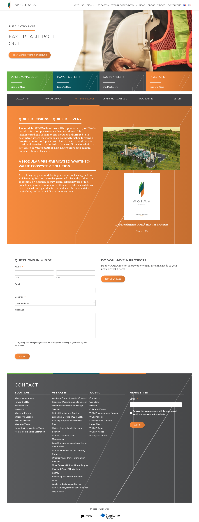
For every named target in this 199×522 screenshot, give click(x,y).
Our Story (94, 402)
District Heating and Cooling (65, 413)
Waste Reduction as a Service (66, 484)
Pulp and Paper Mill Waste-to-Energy (66, 471)
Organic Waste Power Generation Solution (68, 460)
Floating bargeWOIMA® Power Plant (67, 422)
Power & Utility (22, 402)
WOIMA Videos (96, 431)
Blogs (151, 5)
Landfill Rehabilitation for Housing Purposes (68, 452)
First (17, 277)
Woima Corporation (123, 5)
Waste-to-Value (22, 424)
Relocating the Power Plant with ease (67, 478)
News (142, 5)
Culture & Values (97, 409)
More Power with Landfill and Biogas (70, 465)
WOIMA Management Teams (103, 413)
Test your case (113, 279)
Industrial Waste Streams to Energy (69, 402)
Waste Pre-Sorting (24, 417)
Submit (22, 356)
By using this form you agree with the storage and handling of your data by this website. (52, 344)
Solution (86, 5)
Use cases (102, 5)
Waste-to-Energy (23, 413)
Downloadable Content (100, 420)
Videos (161, 5)
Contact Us (174, 5)
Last (58, 277)
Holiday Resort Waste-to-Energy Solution (68, 430)
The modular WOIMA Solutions (38, 128)
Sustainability (21, 405)
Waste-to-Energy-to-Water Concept (69, 398)
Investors (19, 409)
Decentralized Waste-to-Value (29, 428)
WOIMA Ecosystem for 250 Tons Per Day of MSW (70, 489)
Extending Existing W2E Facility (67, 417)
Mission (93, 405)
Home (76, 5)
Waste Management (25, 398)
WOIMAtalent (95, 417)
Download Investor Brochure (29, 55)
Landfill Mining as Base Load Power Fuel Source (69, 445)
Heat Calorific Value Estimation (30, 431)
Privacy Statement (98, 435)
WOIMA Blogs (96, 428)
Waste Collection (23, 420)
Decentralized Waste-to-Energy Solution (67, 407)
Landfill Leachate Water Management (63, 437)
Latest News (95, 424)
